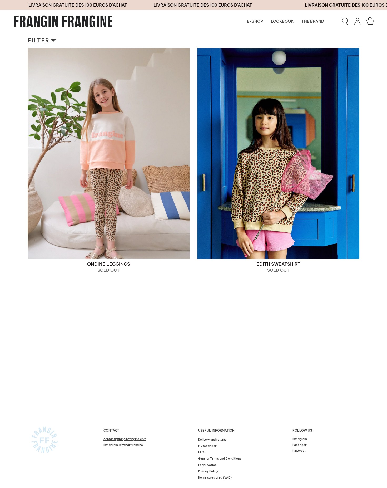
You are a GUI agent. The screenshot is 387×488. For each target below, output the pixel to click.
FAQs (202, 452)
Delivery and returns (212, 439)
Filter (38, 40)
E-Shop (255, 21)
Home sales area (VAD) (215, 477)
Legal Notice (207, 465)
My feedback (207, 446)
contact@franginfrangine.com (124, 439)
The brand (312, 21)
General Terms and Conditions (219, 458)
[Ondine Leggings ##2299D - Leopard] (109, 153)
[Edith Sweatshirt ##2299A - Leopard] (278, 153)
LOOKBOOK (282, 21)
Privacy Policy (208, 471)
